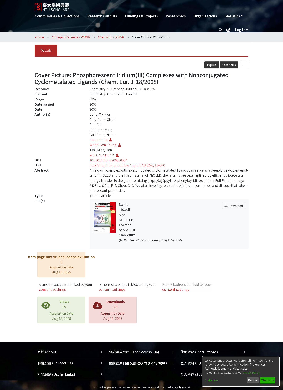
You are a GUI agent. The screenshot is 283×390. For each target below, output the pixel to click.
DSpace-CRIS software (116, 387)
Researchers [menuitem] (176, 15)
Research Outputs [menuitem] (102, 15)
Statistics (229, 65)
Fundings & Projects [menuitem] (141, 15)
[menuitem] (233, 16)
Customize (211, 380)
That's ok (267, 380)
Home (39, 37)
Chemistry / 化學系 (111, 37)
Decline (253, 380)
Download (235, 205)
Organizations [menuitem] (205, 15)
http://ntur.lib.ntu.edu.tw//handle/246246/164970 (127, 165)
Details (45, 50)
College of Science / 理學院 (70, 37)
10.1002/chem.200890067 (108, 160)
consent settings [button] (52, 289)
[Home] (121, 5)
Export (211, 65)
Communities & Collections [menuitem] (57, 15)
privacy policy (251, 372)
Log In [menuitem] (240, 29)
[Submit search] (220, 29)
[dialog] (240, 371)
